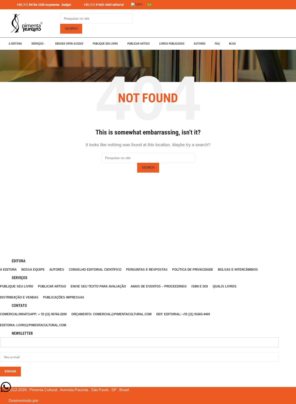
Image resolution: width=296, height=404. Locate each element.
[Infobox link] (40, 5)
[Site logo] (26, 23)
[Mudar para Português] (149, 4)
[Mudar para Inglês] (137, 5)
